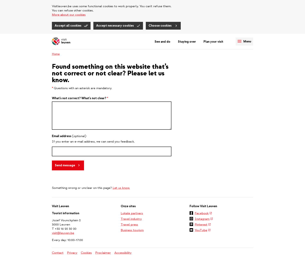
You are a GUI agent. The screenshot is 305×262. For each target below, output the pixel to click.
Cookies (86, 253)
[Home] (61, 41)
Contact (58, 253)
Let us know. (121, 188)
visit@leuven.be (63, 233)
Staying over (187, 42)
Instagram (204, 219)
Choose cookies (160, 26)
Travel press (129, 225)
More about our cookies (69, 15)
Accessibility (122, 253)
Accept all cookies (68, 26)
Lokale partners (132, 213)
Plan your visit (213, 42)
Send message (65, 165)
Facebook (203, 213)
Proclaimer (103, 253)
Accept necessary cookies (115, 26)
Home (56, 54)
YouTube (203, 230)
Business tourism (132, 230)
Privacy (72, 253)
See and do (162, 42)
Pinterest (203, 225)
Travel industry (131, 219)
